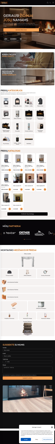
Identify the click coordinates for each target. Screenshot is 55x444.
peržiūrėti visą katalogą (27, 214)
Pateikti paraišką (27, 65)
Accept (26, 439)
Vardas (4, 347)
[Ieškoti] (48, 2)
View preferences (47, 439)
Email (4, 353)
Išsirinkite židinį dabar (21, 30)
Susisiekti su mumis (27, 378)
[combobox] (6, 362)
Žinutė (4, 365)
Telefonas (5, 359)
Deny (36, 439)
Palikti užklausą (21, 34)
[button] (52, 427)
